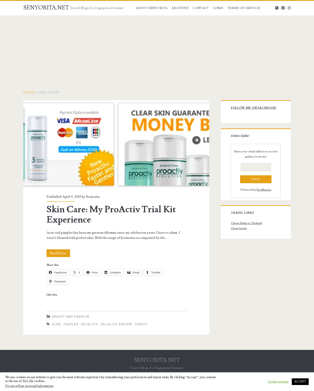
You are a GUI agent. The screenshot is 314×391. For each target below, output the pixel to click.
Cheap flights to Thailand (246, 223)
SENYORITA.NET (46, 7)
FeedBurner (264, 190)
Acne (56, 324)
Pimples (71, 324)
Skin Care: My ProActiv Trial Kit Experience (116, 144)
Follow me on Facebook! (254, 108)
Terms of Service (243, 8)
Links (218, 8)
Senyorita (93, 197)
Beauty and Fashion (70, 316)
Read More (60, 254)
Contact (201, 8)
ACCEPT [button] (300, 381)
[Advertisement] (157, 47)
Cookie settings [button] (278, 382)
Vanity (141, 324)
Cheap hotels (239, 228)
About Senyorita (151, 8)
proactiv (89, 324)
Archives (180, 8)
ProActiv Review (116, 324)
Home (29, 92)
